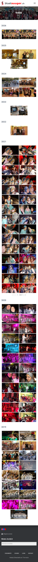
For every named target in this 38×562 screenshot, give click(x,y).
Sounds (16, 553)
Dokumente (8, 553)
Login (23, 553)
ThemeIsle (26, 557)
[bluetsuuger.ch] (13, 3)
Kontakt (30, 553)
